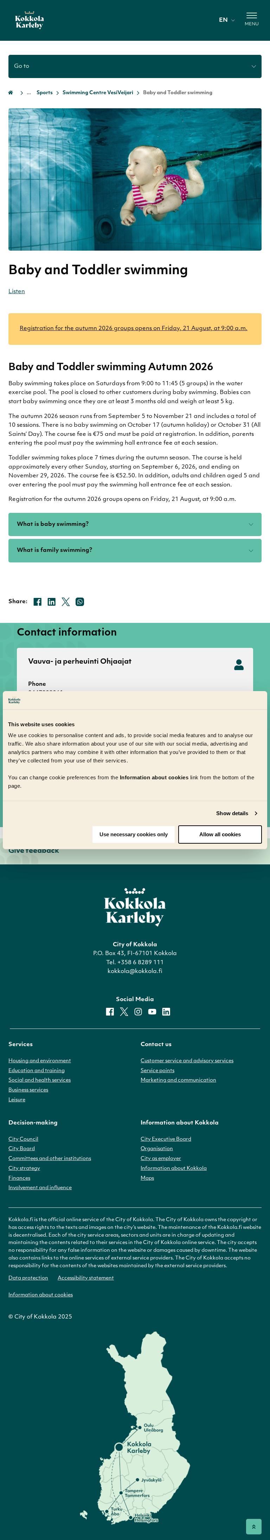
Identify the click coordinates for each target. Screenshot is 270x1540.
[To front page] (29, 20)
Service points (157, 1071)
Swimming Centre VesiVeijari (98, 93)
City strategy (24, 1168)
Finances (19, 1178)
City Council (23, 1139)
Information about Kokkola (174, 1168)
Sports (45, 93)
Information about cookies (40, 1295)
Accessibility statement (86, 1278)
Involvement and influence (40, 1188)
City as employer (161, 1158)
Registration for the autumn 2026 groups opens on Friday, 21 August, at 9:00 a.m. (134, 328)
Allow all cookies (220, 834)
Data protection (28, 1278)
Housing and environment (39, 1061)
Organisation (157, 1149)
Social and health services (39, 1080)
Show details (232, 813)
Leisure (16, 1100)
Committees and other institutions (49, 1158)
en (223, 20)
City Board (21, 1149)
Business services (28, 1090)
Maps (147, 1178)
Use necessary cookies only (133, 834)
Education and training (36, 1071)
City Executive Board (166, 1139)
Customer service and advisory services (187, 1061)
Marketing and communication (178, 1080)
